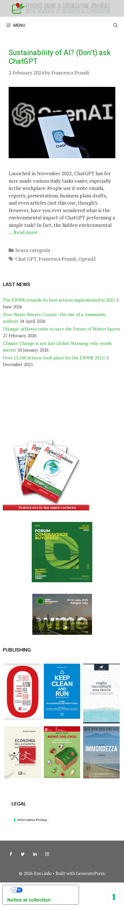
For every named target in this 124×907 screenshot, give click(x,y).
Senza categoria (32, 250)
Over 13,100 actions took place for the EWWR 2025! (54, 358)
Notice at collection (28, 900)
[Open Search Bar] (115, 25)
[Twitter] (23, 854)
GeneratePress (90, 873)
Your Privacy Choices (46, 890)
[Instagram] (47, 854)
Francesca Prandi (57, 258)
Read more (26, 232)
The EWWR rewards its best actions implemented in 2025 (59, 300)
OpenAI (87, 258)
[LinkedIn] (35, 854)
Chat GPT (25, 258)
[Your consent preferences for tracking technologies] (113, 896)
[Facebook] (11, 854)
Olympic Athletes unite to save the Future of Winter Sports (61, 329)
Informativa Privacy (32, 820)
